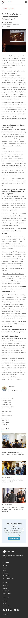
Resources (5, 573)
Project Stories (5, 422)
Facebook (4, 26)
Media (4, 603)
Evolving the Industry (7, 411)
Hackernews (9, 26)
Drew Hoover (11, 386)
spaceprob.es (16, 283)
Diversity (5, 570)
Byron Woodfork (6, 295)
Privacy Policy (6, 606)
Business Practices (6, 404)
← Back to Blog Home (8, 9)
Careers (5, 567)
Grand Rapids (6, 591)
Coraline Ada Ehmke (8, 236)
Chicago (5, 588)
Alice (3, 239)
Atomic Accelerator (6, 402)
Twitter (2, 26)
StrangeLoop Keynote (17, 71)
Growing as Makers (7, 22)
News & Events (5, 420)
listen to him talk (10, 304)
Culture (3, 413)
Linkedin (7, 26)
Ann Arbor (5, 585)
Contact (5, 600)
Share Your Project (14, 538)
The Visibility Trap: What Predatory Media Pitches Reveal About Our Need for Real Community (13, 509)
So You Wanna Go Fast (10, 154)
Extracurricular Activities (8, 406)
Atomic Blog (6, 575)
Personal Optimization (7, 415)
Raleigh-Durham (7, 593)
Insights (5, 565)
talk (16, 252)
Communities (5, 418)
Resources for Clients (7, 409)
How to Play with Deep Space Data (12, 274)
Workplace (4, 424)
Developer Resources (8, 578)
